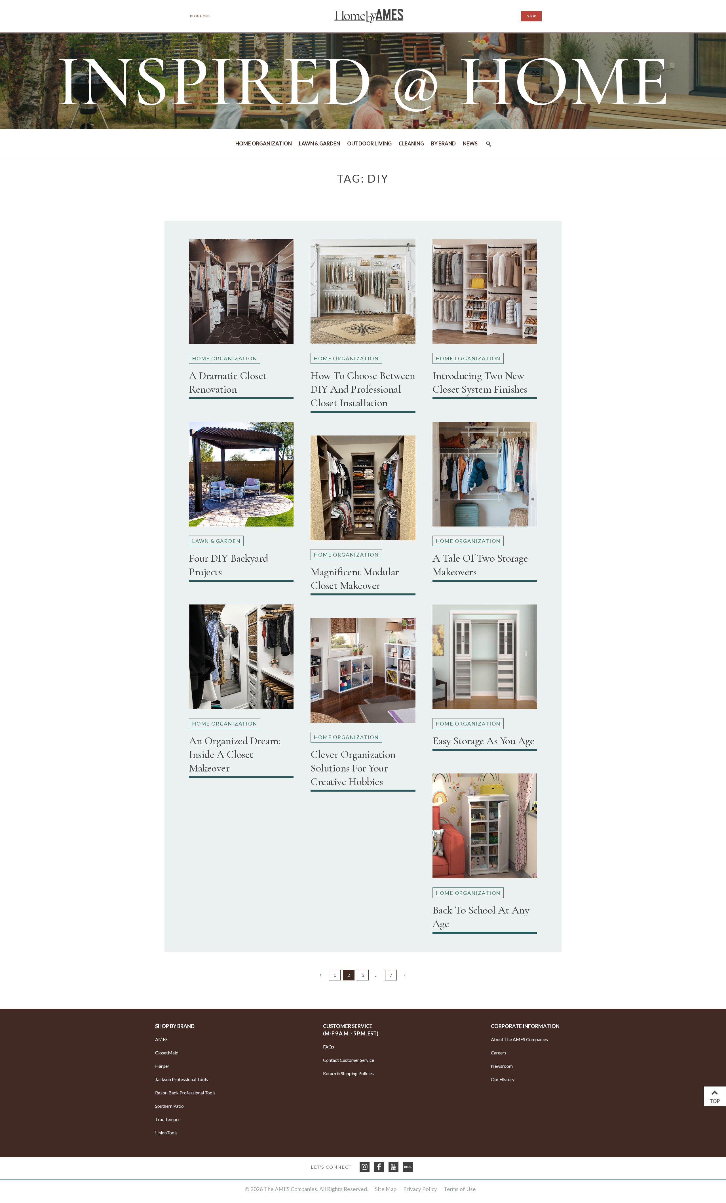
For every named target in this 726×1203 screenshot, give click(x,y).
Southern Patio (169, 1106)
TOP (715, 1101)
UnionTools (166, 1132)
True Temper (167, 1119)
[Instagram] (365, 1167)
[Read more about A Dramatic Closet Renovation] (241, 293)
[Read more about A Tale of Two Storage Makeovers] (484, 476)
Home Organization (263, 143)
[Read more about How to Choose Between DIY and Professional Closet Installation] (363, 293)
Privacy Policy (420, 1189)
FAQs (328, 1046)
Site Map (385, 1189)
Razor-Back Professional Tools (185, 1092)
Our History (502, 1079)
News (470, 143)
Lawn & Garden (319, 143)
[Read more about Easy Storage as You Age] (484, 659)
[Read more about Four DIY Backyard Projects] (241, 476)
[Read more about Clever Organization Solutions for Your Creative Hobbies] (363, 672)
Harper (162, 1066)
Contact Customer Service (348, 1060)
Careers (498, 1052)
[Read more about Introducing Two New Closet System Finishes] (484, 293)
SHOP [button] (531, 16)
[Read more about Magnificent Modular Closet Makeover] (363, 490)
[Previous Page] (320, 975)
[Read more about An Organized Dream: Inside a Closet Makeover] (241, 659)
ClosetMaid (166, 1052)
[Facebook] (379, 1167)
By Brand (443, 143)
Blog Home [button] (200, 16)
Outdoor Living (369, 143)
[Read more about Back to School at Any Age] (484, 828)
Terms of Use (460, 1189)
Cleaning (411, 143)
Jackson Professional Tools (181, 1079)
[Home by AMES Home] (368, 16)
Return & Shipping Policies (348, 1073)
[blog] (408, 1167)
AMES (161, 1039)
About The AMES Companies (519, 1039)
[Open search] (488, 145)
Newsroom (502, 1066)
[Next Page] (405, 975)
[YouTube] (393, 1167)
